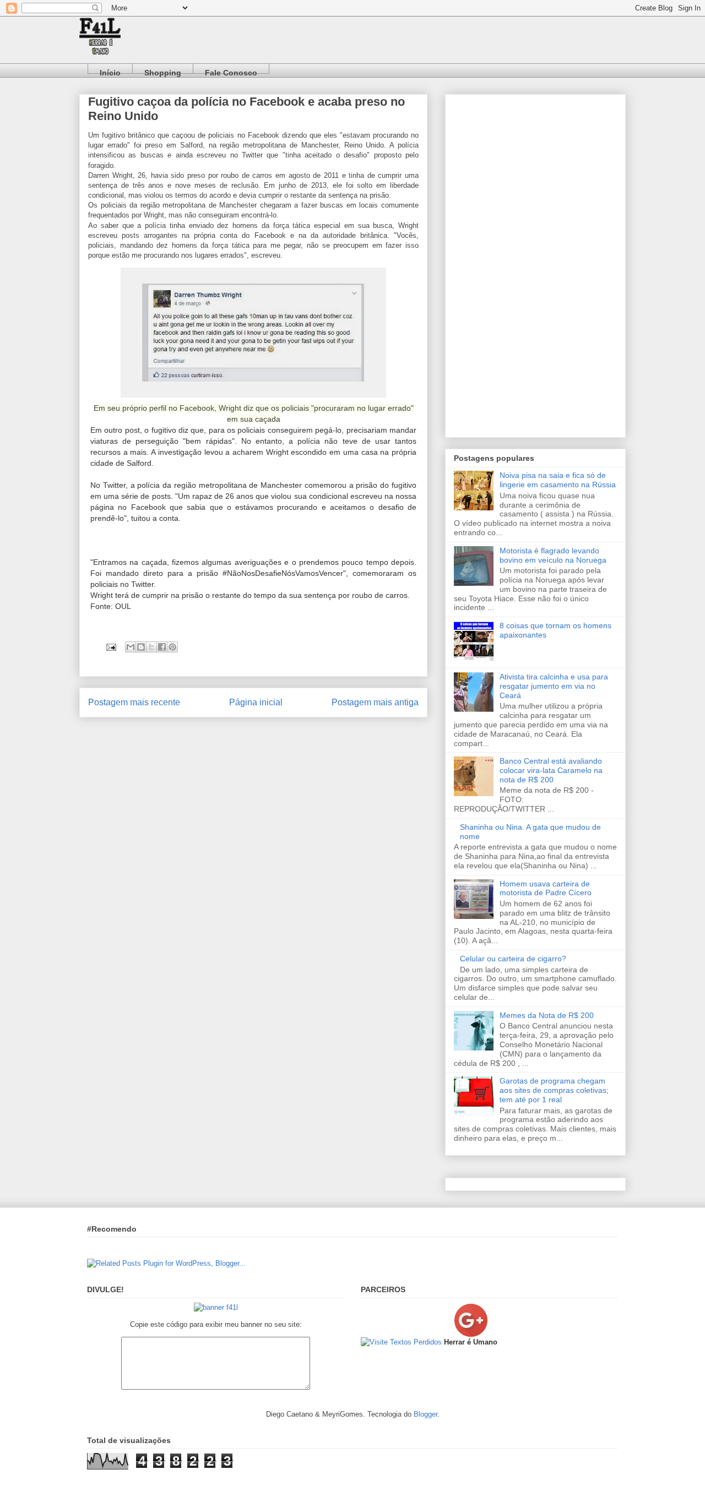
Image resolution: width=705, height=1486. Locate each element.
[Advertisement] (535, 264)
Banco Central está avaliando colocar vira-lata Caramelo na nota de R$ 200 (551, 770)
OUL (123, 606)
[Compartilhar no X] (151, 646)
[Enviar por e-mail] (130, 646)
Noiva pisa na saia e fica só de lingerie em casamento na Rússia (558, 480)
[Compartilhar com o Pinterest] (172, 646)
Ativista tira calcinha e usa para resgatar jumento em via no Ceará (554, 686)
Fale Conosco (231, 70)
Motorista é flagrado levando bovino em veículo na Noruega (553, 555)
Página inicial (256, 702)
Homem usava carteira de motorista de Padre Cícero (546, 888)
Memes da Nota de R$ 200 (547, 1015)
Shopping (162, 70)
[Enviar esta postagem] (110, 647)
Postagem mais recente (134, 702)
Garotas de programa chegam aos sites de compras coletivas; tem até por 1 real (554, 1090)
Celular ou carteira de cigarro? (513, 958)
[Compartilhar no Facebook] (161, 646)
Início (110, 70)
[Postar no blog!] (141, 646)
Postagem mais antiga (375, 702)
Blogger (425, 1414)
